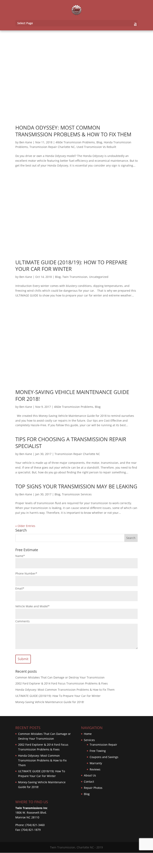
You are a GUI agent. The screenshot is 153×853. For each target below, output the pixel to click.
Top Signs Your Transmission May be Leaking (76, 486)
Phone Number (26, 573)
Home (88, 734)
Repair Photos (93, 788)
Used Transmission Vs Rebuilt (96, 147)
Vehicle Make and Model (32, 606)
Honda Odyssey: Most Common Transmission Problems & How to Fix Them (73, 131)
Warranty (96, 763)
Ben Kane (25, 142)
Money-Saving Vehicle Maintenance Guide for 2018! (72, 395)
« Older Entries (25, 526)
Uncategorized (98, 277)
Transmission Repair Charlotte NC (52, 147)
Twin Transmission (74, 277)
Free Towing (98, 751)
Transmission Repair (103, 744)
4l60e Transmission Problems (75, 142)
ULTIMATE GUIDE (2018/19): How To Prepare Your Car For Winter (71, 266)
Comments (22, 621)
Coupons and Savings (104, 757)
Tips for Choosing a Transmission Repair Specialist (70, 443)
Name (20, 556)
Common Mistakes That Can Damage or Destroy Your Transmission (60, 677)
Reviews (95, 769)
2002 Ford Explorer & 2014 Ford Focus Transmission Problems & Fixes (61, 683)
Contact (89, 781)
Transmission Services (77, 494)
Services (89, 740)
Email (19, 588)
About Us (90, 775)
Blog (99, 142)
